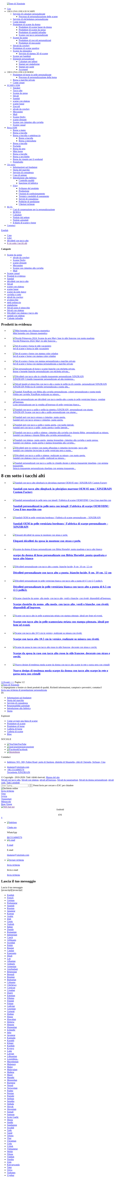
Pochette (17, 146)
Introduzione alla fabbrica (24, 178)
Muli (15, 114)
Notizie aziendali (20, 220)
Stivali (16, 96)
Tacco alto (17, 90)
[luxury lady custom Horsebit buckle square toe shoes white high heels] (57, 549)
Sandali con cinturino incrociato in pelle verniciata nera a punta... (43, 450)
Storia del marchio (21, 170)
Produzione (24, 191)
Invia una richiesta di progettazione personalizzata (24, 690)
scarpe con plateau (21, 101)
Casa (9, 9)
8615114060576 (14, 837)
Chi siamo (11, 165)
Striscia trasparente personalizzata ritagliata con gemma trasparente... (44, 468)
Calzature (17, 215)
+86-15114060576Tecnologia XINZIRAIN (18, 771)
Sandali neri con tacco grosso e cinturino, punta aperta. (38, 420)
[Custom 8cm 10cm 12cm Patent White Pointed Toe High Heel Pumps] (52, 566)
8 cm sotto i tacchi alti (17, 243)
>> (13, 682)
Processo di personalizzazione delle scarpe (38, 16)
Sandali (16, 98)
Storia (9, 711)
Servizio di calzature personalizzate (29, 14)
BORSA (17, 212)
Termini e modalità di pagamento (34, 196)
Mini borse (18, 151)
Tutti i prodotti (13, 782)
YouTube (22, 744)
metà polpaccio (14, 302)
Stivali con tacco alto (10, 780)
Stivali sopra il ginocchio (18, 307)
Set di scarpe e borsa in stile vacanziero (31, 348)
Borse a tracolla (26, 138)
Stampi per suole (26, 66)
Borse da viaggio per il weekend (28, 159)
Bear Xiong (6, 804)
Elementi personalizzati (23, 59)
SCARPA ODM (13, 85)
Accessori (23, 69)
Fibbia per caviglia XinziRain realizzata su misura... (36, 394)
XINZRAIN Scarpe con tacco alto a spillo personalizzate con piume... (45, 412)
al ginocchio (12, 300)
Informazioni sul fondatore (25, 167)
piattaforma (12, 305)
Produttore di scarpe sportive (26, 48)
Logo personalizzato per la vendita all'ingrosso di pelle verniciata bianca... (47, 404)
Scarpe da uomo (20, 37)
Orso (3, 793)
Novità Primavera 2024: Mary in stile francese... (35, 341)
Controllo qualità (26, 180)
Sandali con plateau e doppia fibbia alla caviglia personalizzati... (42, 435)
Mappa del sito (53, 777)
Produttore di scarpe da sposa (32, 29)
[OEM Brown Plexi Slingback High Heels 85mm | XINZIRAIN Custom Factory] (60, 482)
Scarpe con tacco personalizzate (33, 35)
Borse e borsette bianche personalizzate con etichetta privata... (41, 371)
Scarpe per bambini (22, 56)
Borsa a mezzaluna (27, 141)
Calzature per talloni (28, 61)
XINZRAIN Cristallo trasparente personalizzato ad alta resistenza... (44, 379)
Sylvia (4, 796)
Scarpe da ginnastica (22, 51)
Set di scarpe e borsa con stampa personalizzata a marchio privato (43, 364)
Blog (9, 734)
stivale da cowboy (21, 109)
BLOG (10, 207)
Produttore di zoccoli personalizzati (35, 40)
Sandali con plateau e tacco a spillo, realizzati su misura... (39, 458)
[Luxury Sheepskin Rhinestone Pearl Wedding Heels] (40, 535)
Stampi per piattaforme (29, 64)
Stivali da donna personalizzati (93, 780)
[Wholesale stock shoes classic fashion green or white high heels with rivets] (62, 598)
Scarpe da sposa (20, 93)
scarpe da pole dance (16, 292)
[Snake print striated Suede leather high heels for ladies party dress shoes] (58, 615)
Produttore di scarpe (16, 723)
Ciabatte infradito (15, 318)
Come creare (19, 82)
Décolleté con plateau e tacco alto (22, 313)
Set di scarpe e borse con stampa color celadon (34, 356)
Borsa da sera (19, 148)
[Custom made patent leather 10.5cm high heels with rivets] (47, 633)
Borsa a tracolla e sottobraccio (27, 135)
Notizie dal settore (21, 217)
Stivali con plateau (15, 310)
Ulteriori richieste (27, 204)
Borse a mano (19, 130)
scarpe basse (18, 103)
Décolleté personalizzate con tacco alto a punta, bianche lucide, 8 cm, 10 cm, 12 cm (62, 572)
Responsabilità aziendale (18, 705)
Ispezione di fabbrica (28, 183)
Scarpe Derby (19, 117)
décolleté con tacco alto (18, 240)
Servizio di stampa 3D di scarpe (33, 53)
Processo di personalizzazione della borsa (38, 77)
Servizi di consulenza (28, 199)
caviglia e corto (14, 294)
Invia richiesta (7, 791)
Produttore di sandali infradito (32, 32)
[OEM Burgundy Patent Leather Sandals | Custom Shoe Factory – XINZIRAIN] (57, 517)
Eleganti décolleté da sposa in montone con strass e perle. (47, 540)
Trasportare (6, 799)
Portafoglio (18, 162)
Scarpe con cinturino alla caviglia (28, 122)
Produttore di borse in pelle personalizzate (32, 74)
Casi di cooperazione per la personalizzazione (34, 209)
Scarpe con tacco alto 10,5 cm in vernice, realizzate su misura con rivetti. (56, 639)
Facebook (23, 749)
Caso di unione (20, 175)
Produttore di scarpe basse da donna (35, 27)
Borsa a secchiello (21, 156)
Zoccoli (16, 106)
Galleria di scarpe (15, 731)
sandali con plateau (16, 315)
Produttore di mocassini (29, 43)
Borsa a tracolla (20, 133)
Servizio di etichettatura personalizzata (30, 19)
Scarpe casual (19, 125)
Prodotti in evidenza (16, 276)
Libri (9, 238)
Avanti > (8, 682)
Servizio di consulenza (23, 172)
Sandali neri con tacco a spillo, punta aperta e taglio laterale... (41, 427)
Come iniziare (19, 22)
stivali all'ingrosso (48, 780)
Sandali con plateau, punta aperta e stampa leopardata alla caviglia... (44, 443)
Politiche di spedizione (29, 201)
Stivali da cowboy (21, 45)
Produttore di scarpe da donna (26, 24)
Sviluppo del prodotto (29, 188)
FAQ (15, 185)
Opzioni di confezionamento (32, 193)
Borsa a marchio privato (24, 80)
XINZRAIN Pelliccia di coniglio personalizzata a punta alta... (41, 386)
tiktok (17, 752)
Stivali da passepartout (67, 780)
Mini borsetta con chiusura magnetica (30, 333)
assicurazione (28, 747)
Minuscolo (6, 801)
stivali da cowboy (15, 297)
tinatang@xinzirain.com (18, 767)
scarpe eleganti (19, 119)
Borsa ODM (12, 128)
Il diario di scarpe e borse (24, 222)
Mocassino (18, 111)
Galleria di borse (14, 729)
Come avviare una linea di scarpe (22, 721)
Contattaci (11, 225)
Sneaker (16, 88)
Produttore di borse (16, 726)
